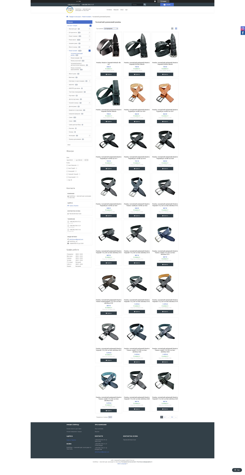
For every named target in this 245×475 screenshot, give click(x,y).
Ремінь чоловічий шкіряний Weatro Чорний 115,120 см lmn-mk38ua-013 (108, 251)
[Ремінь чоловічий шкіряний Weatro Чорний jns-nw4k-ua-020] (165, 140)
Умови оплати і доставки (74, 428)
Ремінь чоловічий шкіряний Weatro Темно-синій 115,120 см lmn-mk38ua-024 (165, 350)
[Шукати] (144, 4)
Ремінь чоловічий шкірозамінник (76, 68)
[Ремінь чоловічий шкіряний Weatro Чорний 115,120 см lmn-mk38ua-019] (165, 283)
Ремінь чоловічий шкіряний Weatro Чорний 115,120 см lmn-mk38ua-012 (165, 204)
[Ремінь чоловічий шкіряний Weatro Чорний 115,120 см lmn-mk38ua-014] (137, 234)
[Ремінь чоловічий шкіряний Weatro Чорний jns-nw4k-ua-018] (137, 140)
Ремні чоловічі (86, 16)
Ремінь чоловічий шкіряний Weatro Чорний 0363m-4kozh (108, 110)
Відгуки (116, 9)
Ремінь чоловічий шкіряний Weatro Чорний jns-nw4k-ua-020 (165, 157)
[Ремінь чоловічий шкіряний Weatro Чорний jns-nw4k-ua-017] (108, 140)
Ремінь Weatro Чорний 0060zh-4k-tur (108, 63)
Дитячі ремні (73, 106)
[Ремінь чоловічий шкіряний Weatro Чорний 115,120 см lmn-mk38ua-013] (108, 234)
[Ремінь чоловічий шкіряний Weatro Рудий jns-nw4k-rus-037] (165, 93)
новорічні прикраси (74, 113)
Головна (109, 9)
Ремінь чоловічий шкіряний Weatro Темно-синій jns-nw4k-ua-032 (137, 204)
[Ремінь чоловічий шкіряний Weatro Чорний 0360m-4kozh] (165, 45)
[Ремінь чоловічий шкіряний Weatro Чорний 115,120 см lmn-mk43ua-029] (165, 380)
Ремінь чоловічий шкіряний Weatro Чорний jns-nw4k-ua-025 (108, 204)
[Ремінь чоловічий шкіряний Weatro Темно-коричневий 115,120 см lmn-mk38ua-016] (108, 283)
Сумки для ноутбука (75, 124)
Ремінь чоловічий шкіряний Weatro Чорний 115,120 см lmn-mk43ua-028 (137, 398)
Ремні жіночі (72, 39)
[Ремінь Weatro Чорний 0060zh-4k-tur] (108, 45)
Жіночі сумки (72, 73)
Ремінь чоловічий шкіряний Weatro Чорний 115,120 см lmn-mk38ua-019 (165, 300)
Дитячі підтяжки (74, 99)
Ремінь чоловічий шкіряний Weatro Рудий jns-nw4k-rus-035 (137, 110)
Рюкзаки (71, 128)
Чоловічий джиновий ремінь (77, 54)
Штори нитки (73, 32)
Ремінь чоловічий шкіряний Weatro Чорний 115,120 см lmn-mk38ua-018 (137, 300)
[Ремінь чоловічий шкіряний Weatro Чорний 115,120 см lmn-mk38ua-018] (137, 283)
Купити (109, 74)
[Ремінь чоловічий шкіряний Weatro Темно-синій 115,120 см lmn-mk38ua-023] (137, 331)
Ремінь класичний (76, 60)
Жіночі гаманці (73, 47)
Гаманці (71, 132)
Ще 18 (70, 180)
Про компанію (99, 428)
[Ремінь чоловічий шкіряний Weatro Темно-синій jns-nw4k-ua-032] (137, 187)
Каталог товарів (72, 25)
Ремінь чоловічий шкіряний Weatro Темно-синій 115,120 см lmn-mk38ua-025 (108, 398)
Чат (238, 470)
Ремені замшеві (75, 58)
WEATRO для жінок (74, 88)
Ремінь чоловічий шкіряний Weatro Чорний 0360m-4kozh (165, 63)
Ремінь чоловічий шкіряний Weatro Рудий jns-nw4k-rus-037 (165, 110)
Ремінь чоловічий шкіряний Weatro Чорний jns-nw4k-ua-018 (137, 157)
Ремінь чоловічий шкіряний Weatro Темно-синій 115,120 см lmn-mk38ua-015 (165, 252)
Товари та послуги (75, 16)
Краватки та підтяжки (75, 110)
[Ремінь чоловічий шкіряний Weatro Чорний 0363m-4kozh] (108, 93)
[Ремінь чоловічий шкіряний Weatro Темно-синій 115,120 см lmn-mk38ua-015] (165, 234)
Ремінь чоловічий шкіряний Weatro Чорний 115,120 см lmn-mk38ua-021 (108, 349)
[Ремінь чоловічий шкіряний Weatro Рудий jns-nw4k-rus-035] (137, 93)
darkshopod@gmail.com (76, 239)
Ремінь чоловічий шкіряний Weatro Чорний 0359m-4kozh (137, 63)
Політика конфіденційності (144, 461)
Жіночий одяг (73, 28)
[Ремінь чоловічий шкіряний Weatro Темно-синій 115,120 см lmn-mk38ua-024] (165, 331)
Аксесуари (72, 135)
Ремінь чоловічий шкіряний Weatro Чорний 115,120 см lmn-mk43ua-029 (165, 398)
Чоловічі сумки (73, 43)
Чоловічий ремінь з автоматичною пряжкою (78, 64)
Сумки (70, 117)
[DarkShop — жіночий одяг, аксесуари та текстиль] (70, 9)
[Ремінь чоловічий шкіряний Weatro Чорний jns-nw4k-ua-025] (108, 187)
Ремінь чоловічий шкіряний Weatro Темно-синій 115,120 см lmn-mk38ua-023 (137, 350)
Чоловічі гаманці (73, 102)
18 (172, 417)
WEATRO (71, 84)
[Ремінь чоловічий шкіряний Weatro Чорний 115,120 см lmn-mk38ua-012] (165, 187)
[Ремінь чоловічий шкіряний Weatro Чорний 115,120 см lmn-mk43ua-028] (137, 380)
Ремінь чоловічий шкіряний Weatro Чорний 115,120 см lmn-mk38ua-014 (137, 251)
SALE (121, 9)
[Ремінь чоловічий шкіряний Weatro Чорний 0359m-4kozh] (137, 45)
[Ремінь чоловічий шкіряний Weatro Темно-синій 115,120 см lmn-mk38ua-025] (108, 380)
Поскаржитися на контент (128, 461)
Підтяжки (72, 95)
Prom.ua (132, 460)
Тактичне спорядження (76, 92)
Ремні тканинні (73, 36)
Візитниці (71, 77)
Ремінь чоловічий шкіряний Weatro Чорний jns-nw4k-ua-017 (108, 157)
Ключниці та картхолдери (76, 81)
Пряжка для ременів (75, 139)
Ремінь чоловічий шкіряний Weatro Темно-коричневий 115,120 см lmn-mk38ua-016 (108, 301)
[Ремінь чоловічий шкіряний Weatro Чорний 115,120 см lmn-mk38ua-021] (108, 331)
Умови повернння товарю (74, 431)
